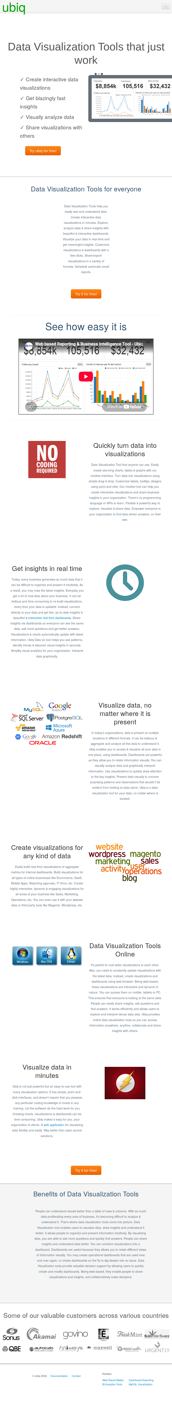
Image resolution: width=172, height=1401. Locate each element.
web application (54, 1125)
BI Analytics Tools (112, 1384)
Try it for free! (86, 293)
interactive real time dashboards (49, 618)
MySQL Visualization (140, 1384)
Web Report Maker (113, 1380)
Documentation (59, 1376)
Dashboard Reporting (141, 1380)
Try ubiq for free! (43, 150)
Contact (76, 1376)
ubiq (14, 6)
